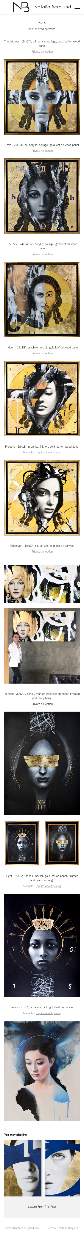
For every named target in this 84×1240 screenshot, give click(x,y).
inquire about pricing (48, 452)
